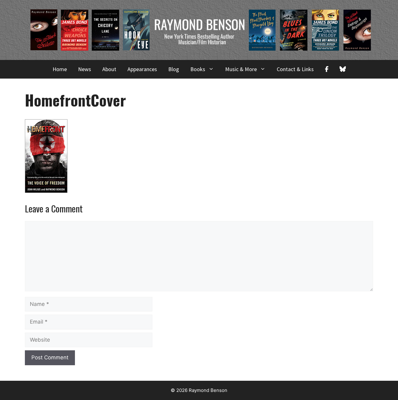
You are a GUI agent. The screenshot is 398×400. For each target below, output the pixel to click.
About (109, 69)
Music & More (241, 69)
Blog (173, 69)
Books (197, 69)
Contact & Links (295, 69)
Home (60, 69)
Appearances (142, 69)
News (84, 69)
